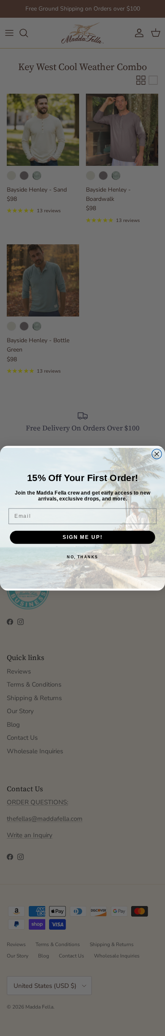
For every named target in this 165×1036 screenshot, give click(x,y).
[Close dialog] (157, 454)
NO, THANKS (82, 557)
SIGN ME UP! (82, 537)
